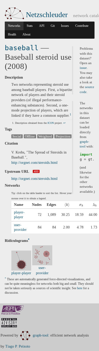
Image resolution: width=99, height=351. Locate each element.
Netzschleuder (47, 15)
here (79, 288)
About (26, 34)
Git (53, 26)
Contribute (81, 26)
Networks (14, 26)
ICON (51, 122)
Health (12, 34)
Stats (30, 26)
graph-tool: (41, 335)
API (41, 26)
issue (83, 68)
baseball (22, 48)
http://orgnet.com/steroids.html (34, 163)
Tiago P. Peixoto (17, 346)
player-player (21, 273)
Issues (65, 26)
